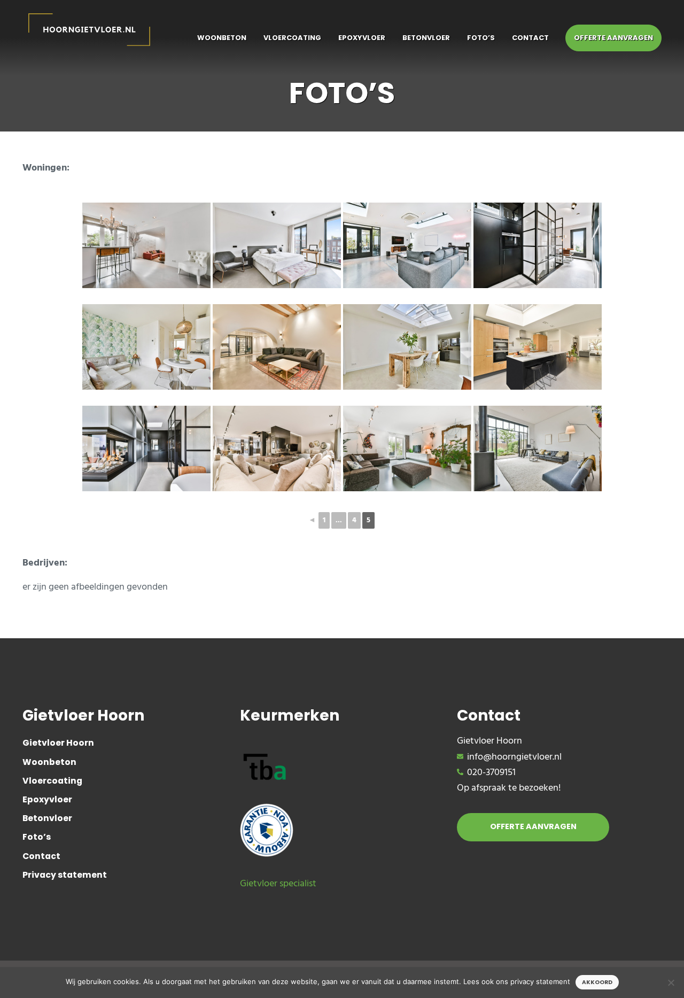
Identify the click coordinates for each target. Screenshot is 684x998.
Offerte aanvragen (533, 826)
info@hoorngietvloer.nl (514, 757)
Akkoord (597, 982)
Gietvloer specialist (278, 884)
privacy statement (540, 981)
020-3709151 (491, 772)
